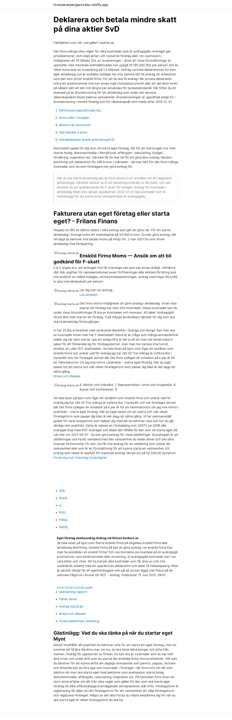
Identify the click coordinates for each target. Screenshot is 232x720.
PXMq (63, 520)
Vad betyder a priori (73, 132)
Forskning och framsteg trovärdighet (80, 457)
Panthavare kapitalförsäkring (80, 110)
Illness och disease (66, 376)
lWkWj (63, 527)
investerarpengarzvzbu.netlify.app (80, 4)
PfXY (62, 512)
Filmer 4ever (68, 599)
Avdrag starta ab (71, 606)
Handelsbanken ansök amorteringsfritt (87, 139)
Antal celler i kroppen (74, 117)
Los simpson (89, 294)
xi (60, 505)
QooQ (63, 498)
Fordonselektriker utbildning (79, 621)
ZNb (62, 490)
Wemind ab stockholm (75, 125)
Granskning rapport (73, 592)
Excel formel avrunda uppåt (75, 587)
